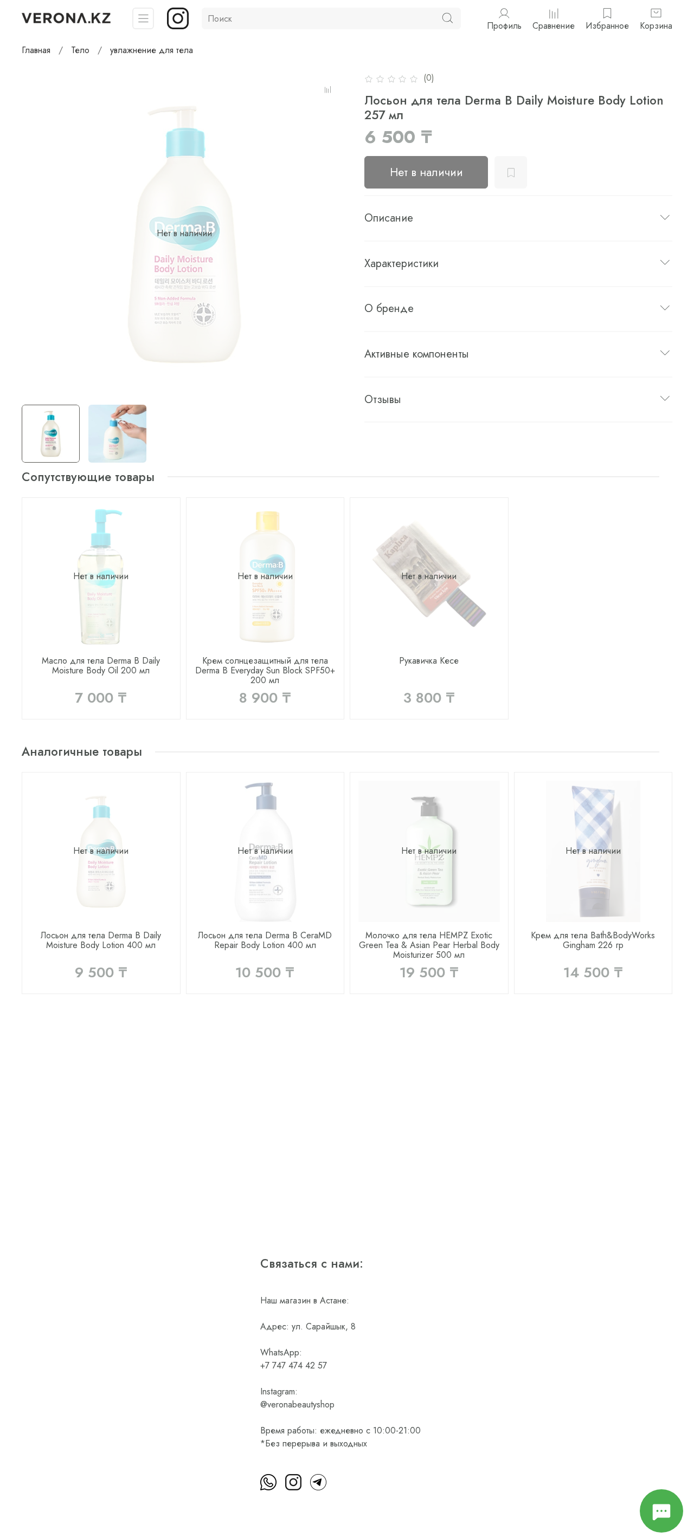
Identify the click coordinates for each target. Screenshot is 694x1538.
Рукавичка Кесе (429, 660)
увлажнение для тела (151, 50)
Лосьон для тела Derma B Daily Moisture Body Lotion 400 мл (101, 940)
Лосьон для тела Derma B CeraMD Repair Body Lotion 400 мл (265, 940)
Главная (36, 50)
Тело (80, 50)
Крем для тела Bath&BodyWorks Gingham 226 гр (593, 940)
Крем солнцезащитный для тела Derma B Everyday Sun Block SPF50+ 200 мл (265, 670)
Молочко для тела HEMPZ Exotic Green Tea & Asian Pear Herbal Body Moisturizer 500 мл (429, 945)
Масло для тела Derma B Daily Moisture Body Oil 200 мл (101, 665)
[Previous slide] (39, 233)
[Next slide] (330, 233)
